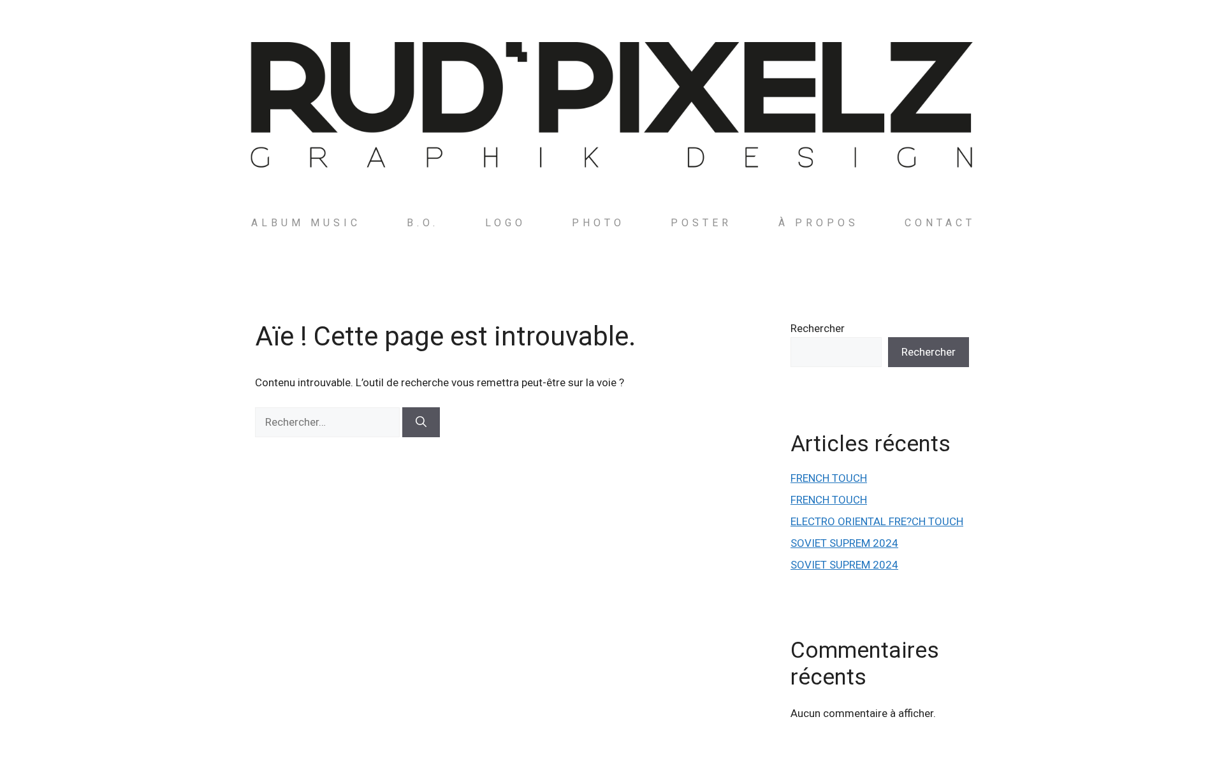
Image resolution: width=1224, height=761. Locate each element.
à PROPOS (818, 223)
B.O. (423, 223)
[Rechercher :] (328, 422)
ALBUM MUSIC (306, 223)
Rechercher (817, 328)
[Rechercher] (421, 422)
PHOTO (598, 223)
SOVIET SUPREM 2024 (844, 543)
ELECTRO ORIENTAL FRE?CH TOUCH (876, 521)
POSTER (701, 223)
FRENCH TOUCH (828, 478)
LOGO (505, 223)
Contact (940, 223)
